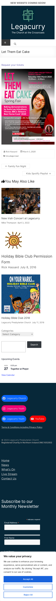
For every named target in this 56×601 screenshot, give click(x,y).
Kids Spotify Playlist (38, 173)
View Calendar (8, 374)
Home (5, 460)
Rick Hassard (11, 151)
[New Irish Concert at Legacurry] (20, 190)
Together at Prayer (20, 368)
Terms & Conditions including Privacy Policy (21, 427)
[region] (28, 576)
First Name (9, 538)
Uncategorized (12, 156)
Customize (28, 587)
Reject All (28, 594)
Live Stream (9, 474)
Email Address (11, 522)
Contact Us (8, 478)
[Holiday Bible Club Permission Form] (13, 233)
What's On (8, 469)
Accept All (28, 579)
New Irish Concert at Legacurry (20, 218)
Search (34, 344)
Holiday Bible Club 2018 (15, 317)
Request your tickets (12, 64)
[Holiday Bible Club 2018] (20, 277)
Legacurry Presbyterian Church (16, 322)
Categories (7, 330)
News (5, 465)
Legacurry (28, 26)
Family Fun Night (15, 166)
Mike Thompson (8, 222)
